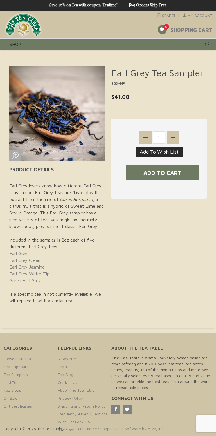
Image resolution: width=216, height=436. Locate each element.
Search (169, 15)
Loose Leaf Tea (17, 358)
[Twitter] (127, 409)
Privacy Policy (70, 398)
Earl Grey (18, 253)
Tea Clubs (12, 390)
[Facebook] (115, 409)
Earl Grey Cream (25, 260)
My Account (199, 15)
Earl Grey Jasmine (27, 266)
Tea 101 (65, 366)
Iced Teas (12, 382)
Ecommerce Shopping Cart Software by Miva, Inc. (120, 428)
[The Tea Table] (43, 25)
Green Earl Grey (25, 280)
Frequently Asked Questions (83, 413)
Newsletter (67, 358)
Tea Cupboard (16, 366)
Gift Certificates (18, 406)
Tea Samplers (16, 374)
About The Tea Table (76, 390)
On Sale (10, 398)
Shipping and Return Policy (82, 406)
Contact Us (67, 382)
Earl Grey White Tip (29, 273)
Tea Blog (65, 374)
